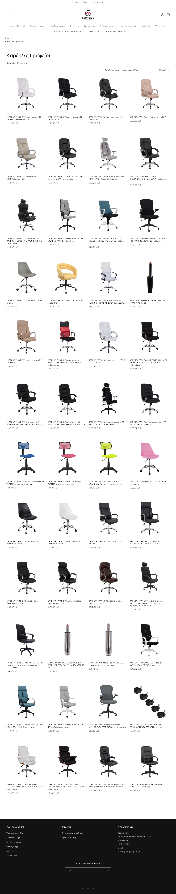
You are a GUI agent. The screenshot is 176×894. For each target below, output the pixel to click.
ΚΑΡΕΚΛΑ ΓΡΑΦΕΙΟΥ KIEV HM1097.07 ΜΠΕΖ (148, 117)
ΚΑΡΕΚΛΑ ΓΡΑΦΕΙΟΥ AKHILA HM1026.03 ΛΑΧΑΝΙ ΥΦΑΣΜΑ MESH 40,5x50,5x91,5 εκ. (105, 483)
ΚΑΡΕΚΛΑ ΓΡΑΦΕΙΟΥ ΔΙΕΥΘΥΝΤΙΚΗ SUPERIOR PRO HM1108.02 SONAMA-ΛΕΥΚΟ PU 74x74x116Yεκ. (24, 786)
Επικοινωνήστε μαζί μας (72, 833)
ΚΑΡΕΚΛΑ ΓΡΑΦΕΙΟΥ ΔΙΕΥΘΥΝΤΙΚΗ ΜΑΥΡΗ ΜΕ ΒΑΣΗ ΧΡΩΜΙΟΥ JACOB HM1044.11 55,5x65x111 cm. (148, 362)
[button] (9, 14)
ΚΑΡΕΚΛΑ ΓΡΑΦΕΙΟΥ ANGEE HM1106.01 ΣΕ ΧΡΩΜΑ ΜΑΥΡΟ (65, 118)
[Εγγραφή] (108, 870)
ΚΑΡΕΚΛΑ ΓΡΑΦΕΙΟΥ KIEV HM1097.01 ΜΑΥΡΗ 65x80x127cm (107, 118)
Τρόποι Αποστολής (14, 833)
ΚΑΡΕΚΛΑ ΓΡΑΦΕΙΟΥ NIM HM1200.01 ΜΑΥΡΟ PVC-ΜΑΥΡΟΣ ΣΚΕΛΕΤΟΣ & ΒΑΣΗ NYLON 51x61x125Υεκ (24, 665)
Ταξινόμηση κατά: (112, 70)
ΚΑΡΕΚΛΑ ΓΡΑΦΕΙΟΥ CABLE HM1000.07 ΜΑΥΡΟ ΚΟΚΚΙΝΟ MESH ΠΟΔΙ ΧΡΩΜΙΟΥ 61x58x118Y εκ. (64, 362)
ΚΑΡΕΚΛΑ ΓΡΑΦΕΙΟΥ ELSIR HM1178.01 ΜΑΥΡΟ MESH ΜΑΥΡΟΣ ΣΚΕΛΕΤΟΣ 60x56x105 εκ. (149, 240)
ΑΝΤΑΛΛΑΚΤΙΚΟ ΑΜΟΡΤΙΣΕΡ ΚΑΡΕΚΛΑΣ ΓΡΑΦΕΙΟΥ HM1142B (147, 302)
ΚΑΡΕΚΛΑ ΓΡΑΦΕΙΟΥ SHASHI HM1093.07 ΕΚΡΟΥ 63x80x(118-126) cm (22, 178)
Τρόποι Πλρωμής (13, 838)
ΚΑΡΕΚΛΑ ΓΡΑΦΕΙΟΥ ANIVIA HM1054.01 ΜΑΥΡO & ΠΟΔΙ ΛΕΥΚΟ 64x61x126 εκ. (146, 664)
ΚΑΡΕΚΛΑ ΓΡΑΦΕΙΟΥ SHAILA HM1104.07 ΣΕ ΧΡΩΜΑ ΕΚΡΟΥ (24, 361)
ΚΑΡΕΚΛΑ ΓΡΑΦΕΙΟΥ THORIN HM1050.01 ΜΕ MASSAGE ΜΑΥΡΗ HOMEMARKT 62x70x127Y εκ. (107, 785)
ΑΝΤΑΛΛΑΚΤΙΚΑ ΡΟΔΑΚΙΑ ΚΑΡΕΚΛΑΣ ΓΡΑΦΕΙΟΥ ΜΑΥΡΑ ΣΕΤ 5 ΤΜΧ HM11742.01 (147, 726)
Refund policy (12, 856)
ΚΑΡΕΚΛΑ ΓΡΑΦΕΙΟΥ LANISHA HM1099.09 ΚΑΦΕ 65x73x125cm (105, 602)
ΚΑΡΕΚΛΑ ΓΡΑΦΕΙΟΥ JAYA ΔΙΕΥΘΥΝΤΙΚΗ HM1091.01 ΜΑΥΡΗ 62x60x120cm (65, 178)
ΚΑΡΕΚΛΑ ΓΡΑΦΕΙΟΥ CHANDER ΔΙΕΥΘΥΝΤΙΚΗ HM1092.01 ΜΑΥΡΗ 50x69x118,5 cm (148, 179)
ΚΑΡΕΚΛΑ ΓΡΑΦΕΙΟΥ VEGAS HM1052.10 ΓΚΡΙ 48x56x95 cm (24, 302)
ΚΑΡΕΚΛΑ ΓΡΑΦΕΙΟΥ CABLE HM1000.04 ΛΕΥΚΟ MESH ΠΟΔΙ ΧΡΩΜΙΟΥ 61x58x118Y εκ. (107, 302)
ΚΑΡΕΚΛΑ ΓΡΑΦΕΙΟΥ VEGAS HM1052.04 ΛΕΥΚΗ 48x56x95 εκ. (64, 542)
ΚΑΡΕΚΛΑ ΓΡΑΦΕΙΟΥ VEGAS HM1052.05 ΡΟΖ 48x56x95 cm (148, 483)
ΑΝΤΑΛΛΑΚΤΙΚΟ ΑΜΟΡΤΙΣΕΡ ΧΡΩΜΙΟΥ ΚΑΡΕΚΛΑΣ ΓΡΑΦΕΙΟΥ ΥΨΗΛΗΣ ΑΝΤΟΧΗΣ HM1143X (66, 665)
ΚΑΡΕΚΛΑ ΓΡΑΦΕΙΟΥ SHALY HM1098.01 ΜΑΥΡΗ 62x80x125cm (22, 602)
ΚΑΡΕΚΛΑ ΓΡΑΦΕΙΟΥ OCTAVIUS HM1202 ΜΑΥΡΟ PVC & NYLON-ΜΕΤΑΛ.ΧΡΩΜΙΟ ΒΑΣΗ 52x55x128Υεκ (24, 241)
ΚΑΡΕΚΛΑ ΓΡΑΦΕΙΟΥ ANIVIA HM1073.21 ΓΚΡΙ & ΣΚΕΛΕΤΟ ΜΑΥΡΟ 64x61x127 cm (67, 240)
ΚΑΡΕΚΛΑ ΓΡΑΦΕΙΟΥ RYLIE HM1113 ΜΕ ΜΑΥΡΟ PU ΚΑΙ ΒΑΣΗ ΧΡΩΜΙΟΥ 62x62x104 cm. (25, 423)
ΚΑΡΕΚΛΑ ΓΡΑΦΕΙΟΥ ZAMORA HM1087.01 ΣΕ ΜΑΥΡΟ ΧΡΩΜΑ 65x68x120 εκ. (148, 423)
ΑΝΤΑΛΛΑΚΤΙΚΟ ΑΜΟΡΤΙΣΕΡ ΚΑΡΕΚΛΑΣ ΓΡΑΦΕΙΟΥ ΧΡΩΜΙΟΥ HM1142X (106, 664)
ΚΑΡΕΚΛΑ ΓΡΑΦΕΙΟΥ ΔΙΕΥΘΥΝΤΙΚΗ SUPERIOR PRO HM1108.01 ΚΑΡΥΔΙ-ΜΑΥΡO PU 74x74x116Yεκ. (66, 786)
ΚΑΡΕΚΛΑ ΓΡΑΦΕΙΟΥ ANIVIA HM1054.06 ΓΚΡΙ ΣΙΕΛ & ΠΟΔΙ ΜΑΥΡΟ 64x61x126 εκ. (24, 726)
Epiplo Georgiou (90, 889)
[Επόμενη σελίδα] (95, 803)
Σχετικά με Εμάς (69, 838)
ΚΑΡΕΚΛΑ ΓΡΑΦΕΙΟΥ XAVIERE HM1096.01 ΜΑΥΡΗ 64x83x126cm (64, 602)
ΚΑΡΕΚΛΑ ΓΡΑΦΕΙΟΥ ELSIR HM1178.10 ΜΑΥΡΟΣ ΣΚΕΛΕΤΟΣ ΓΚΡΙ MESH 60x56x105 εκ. (107, 726)
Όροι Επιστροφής (14, 842)
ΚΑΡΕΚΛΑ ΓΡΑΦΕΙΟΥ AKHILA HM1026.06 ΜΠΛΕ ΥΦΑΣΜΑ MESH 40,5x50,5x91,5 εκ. (25, 483)
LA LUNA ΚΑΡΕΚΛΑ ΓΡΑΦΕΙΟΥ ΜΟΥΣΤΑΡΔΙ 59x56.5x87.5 (65, 302)
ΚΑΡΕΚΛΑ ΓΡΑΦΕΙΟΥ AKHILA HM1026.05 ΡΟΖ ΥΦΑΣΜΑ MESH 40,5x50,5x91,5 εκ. (66, 483)
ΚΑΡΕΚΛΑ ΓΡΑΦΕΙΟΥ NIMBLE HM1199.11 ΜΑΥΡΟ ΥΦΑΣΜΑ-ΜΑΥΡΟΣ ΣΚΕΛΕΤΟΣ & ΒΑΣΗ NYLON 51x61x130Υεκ (147, 603)
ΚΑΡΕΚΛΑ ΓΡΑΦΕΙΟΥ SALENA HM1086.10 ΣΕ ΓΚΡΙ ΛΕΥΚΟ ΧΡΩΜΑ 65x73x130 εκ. (106, 178)
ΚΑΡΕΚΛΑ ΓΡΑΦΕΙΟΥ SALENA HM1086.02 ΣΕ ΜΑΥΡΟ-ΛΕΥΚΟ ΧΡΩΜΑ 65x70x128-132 (106, 423)
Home (8, 38)
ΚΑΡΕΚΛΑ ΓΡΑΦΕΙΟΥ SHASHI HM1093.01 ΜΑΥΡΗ (105, 542)
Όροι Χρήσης (12, 847)
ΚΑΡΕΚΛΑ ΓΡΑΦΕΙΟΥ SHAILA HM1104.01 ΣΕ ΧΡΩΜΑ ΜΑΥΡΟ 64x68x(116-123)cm (147, 542)
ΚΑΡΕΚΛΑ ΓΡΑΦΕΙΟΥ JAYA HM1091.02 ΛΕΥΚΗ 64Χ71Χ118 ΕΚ (107, 361)
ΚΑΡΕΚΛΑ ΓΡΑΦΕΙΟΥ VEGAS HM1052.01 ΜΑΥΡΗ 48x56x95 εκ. (22, 542)
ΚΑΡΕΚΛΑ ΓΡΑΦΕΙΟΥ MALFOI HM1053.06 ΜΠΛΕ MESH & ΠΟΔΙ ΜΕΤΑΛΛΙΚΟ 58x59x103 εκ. (106, 241)
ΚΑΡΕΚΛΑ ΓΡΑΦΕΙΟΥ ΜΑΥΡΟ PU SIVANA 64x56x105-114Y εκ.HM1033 (146, 785)
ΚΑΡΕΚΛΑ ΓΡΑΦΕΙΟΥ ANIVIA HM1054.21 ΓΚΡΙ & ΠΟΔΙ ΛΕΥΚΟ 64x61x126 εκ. (67, 726)
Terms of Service (13, 851)
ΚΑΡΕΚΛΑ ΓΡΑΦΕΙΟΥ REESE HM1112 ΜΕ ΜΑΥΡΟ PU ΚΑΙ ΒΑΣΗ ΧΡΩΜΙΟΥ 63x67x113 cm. (67, 423)
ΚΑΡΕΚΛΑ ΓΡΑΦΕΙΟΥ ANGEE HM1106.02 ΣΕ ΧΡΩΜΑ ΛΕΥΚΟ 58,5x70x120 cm (23, 118)
